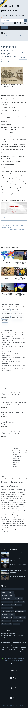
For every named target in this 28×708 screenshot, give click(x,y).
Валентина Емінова (18, 498)
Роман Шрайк (11, 529)
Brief (15, 454)
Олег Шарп (18, 313)
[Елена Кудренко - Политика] (7, 255)
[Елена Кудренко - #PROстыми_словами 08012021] (20, 271)
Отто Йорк (5, 309)
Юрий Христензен (20, 502)
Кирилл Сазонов (10, 515)
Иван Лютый (17, 496)
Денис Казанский (16, 506)
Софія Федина (5, 521)
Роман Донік (4, 527)
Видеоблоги (17, 460)
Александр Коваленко (6, 514)
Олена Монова (14, 523)
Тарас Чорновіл (14, 510)
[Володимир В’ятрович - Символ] (5, 566)
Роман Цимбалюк (12, 481)
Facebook (15, 698)
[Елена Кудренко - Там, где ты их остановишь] (5, 572)
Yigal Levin (19, 521)
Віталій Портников (6, 496)
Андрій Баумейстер (19, 519)
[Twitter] (18, 23)
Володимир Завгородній (7, 502)
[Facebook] (20, 23)
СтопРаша (5, 317)
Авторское (16, 462)
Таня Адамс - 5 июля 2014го (17, 553)
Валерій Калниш (5, 523)
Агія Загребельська (16, 517)
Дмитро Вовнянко (6, 498)
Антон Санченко (11, 486)
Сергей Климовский (8, 490)
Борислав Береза (10, 508)
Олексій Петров (18, 504)
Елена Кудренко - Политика (7, 261)
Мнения (15, 36)
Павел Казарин (9, 512)
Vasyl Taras (10, 519)
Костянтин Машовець (7, 504)
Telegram (15, 678)
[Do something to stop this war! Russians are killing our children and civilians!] (3, 3)
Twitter (15, 688)
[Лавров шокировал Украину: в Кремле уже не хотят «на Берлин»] (20, 255)
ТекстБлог (17, 456)
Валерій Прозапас (6, 506)
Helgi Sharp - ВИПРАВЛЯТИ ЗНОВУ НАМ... (20, 294)
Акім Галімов (11, 527)
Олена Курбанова (16, 492)
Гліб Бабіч (16, 624)
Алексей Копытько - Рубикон (7, 277)
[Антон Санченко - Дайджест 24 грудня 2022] (5, 560)
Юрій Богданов (19, 515)
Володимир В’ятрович (8, 595)
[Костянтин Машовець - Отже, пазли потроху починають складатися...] (7, 287)
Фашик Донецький (5, 517)
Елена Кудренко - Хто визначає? (16, 229)
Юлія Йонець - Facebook (8, 218)
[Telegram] (15, 23)
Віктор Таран (17, 512)
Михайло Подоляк (11, 525)
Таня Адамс (15, 309)
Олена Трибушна (21, 525)
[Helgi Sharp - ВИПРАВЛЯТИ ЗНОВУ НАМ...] (20, 287)
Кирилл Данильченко (6, 500)
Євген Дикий (4, 531)
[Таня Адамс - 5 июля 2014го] (5, 554)
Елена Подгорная (17, 317)
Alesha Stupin (12, 521)
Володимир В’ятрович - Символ (18, 564)
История (16, 466)
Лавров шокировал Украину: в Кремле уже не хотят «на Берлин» (20, 262)
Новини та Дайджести (20, 453)
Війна (15, 464)
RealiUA (5, 62)
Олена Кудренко (7, 313)
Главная (8, 36)
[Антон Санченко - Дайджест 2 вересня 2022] (5, 577)
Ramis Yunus (5, 494)
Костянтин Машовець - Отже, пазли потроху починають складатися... (7, 294)
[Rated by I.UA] (14, 664)
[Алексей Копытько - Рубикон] (7, 271)
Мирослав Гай (17, 514)
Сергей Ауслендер (19, 500)
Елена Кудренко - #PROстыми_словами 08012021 (20, 278)
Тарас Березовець (20, 529)
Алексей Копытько (17, 494)
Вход (2, 23)
